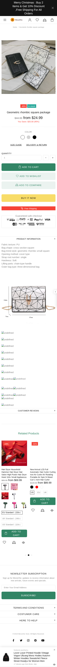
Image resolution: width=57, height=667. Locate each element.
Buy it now (28, 198)
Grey (5, 486)
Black (31, 487)
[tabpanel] (14, 497)
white (22, 137)
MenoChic (17, 20)
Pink (14, 486)
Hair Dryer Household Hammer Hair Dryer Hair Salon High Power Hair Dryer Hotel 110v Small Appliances (14, 473)
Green (5, 505)
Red (5, 495)
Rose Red (14, 505)
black (34, 137)
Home (15, 27)
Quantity (7, 153)
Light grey (28, 137)
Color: (28, 132)
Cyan (23, 505)
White (14, 495)
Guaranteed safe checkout (28, 216)
